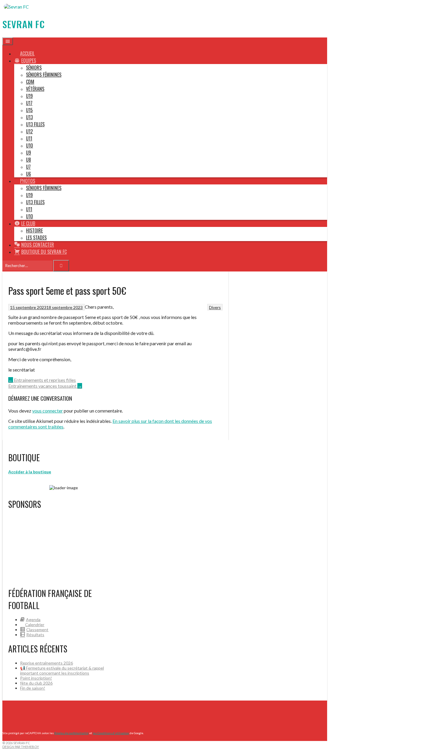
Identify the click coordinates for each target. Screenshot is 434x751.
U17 (29, 103)
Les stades (36, 237)
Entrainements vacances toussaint (45, 386)
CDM (30, 81)
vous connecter (47, 410)
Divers (215, 307)
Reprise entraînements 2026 (46, 662)
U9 (28, 152)
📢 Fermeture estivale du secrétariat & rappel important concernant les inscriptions (62, 670)
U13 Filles (35, 124)
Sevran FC (23, 24)
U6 (28, 173)
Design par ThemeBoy (20, 747)
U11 (29, 138)
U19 (29, 95)
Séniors (34, 67)
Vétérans (35, 88)
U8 (28, 159)
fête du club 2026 (36, 682)
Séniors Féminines (43, 74)
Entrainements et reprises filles (42, 380)
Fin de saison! (32, 688)
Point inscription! (36, 677)
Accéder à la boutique (29, 471)
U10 (29, 145)
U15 (29, 110)
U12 (29, 131)
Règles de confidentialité (71, 733)
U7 (28, 166)
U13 (29, 117)
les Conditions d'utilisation (111, 733)
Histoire (34, 230)
